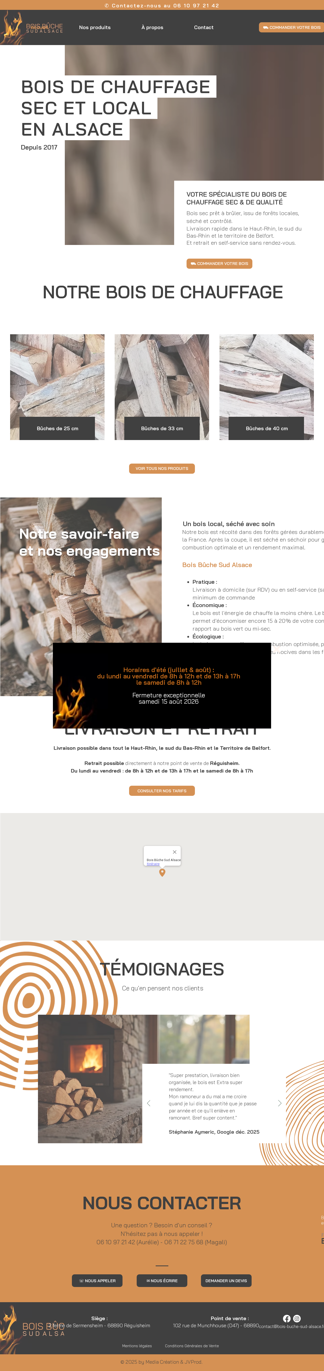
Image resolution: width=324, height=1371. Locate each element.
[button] (276, 649)
